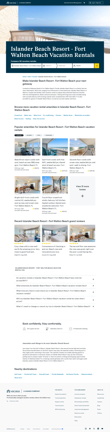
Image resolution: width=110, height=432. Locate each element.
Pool (38, 135)
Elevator (58, 115)
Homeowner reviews (80, 398)
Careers (99, 401)
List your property (80, 394)
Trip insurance (59, 405)
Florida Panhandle (58, 374)
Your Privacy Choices (56, 428)
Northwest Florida (72, 374)
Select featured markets (82, 405)
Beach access (19, 119)
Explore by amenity (60, 394)
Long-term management (82, 409)
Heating (28, 119)
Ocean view (49, 135)
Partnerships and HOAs (82, 401)
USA (29, 77)
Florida (34, 77)
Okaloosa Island (86, 374)
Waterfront (37, 115)
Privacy (28, 428)
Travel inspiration (60, 398)
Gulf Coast (18, 374)
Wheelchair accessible (82, 115)
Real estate (78, 417)
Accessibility (46, 428)
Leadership (100, 398)
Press (99, 409)
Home (24, 77)
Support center (59, 401)
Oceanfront (18, 115)
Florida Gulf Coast (30, 374)
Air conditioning (48, 115)
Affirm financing (60, 409)
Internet (29, 135)
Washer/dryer (68, 115)
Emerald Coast (44, 374)
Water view (28, 115)
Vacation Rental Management (73, 2)
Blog (98, 405)
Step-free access (39, 119)
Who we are (100, 394)
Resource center (79, 413)
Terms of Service (36, 428)
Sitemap (22, 428)
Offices (99, 413)
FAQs (76, 420)
